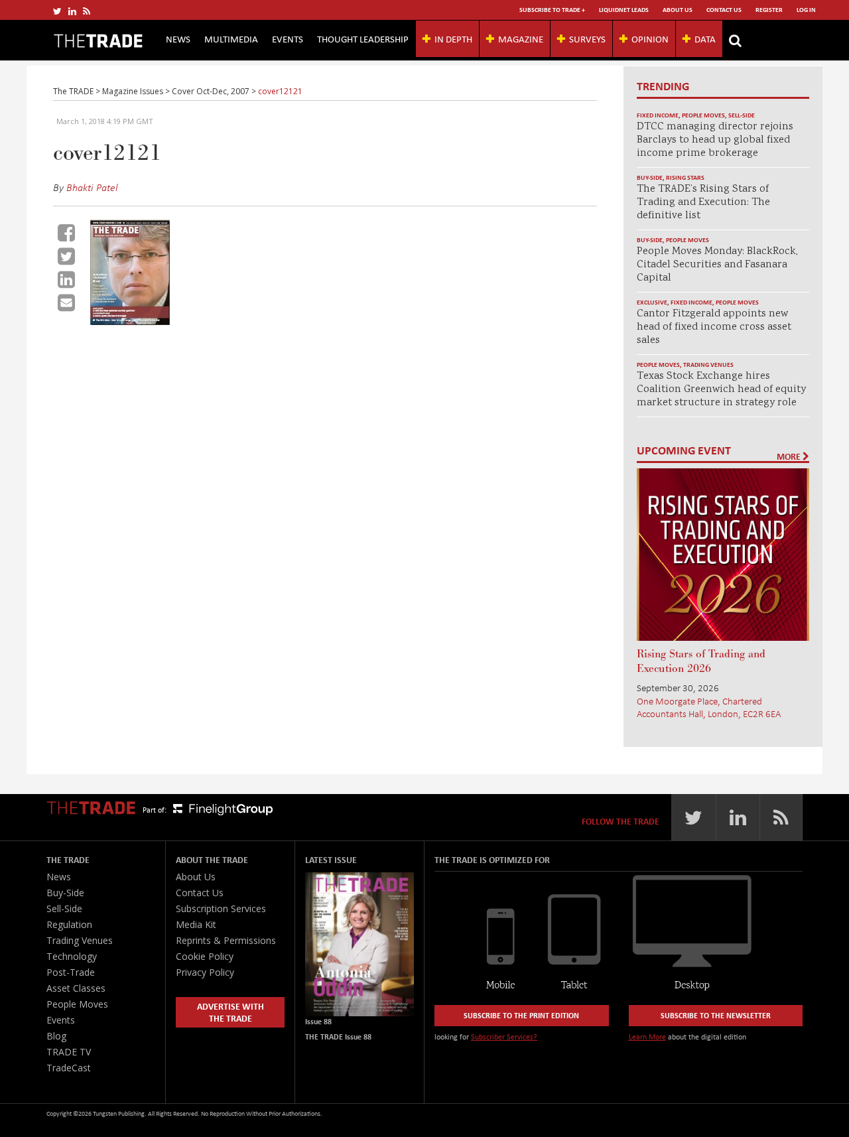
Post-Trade (70, 972)
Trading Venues (708, 364)
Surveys (587, 38)
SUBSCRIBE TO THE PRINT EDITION (521, 1015)
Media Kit (196, 924)
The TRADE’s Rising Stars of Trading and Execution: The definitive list (703, 203)
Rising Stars (685, 177)
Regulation (69, 924)
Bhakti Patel (92, 187)
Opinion (650, 38)
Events (287, 38)
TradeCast (68, 1067)
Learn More (647, 1036)
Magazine (520, 38)
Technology (71, 956)
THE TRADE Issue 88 (338, 1036)
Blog (56, 1036)
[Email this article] (66, 302)
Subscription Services (221, 908)
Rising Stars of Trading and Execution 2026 (701, 661)
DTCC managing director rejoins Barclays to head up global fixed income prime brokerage (715, 140)
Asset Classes (75, 988)
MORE (790, 456)
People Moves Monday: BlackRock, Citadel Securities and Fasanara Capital (717, 265)
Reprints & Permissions (226, 940)
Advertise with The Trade (230, 1012)
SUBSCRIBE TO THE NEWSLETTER (716, 1015)
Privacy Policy (205, 972)
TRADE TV (68, 1051)
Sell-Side (741, 115)
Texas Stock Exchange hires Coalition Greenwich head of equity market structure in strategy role (721, 390)
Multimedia (231, 38)
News (178, 38)
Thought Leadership (363, 38)
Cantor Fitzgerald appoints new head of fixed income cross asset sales (714, 327)
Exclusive (652, 302)
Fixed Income (658, 115)
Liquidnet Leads (624, 9)
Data (705, 38)
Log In (806, 9)
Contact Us (724, 9)
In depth (453, 38)
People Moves (703, 115)
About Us (677, 9)
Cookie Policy (204, 956)
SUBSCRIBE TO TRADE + (552, 9)
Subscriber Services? (504, 1036)
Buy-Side (650, 177)
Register (769, 9)
